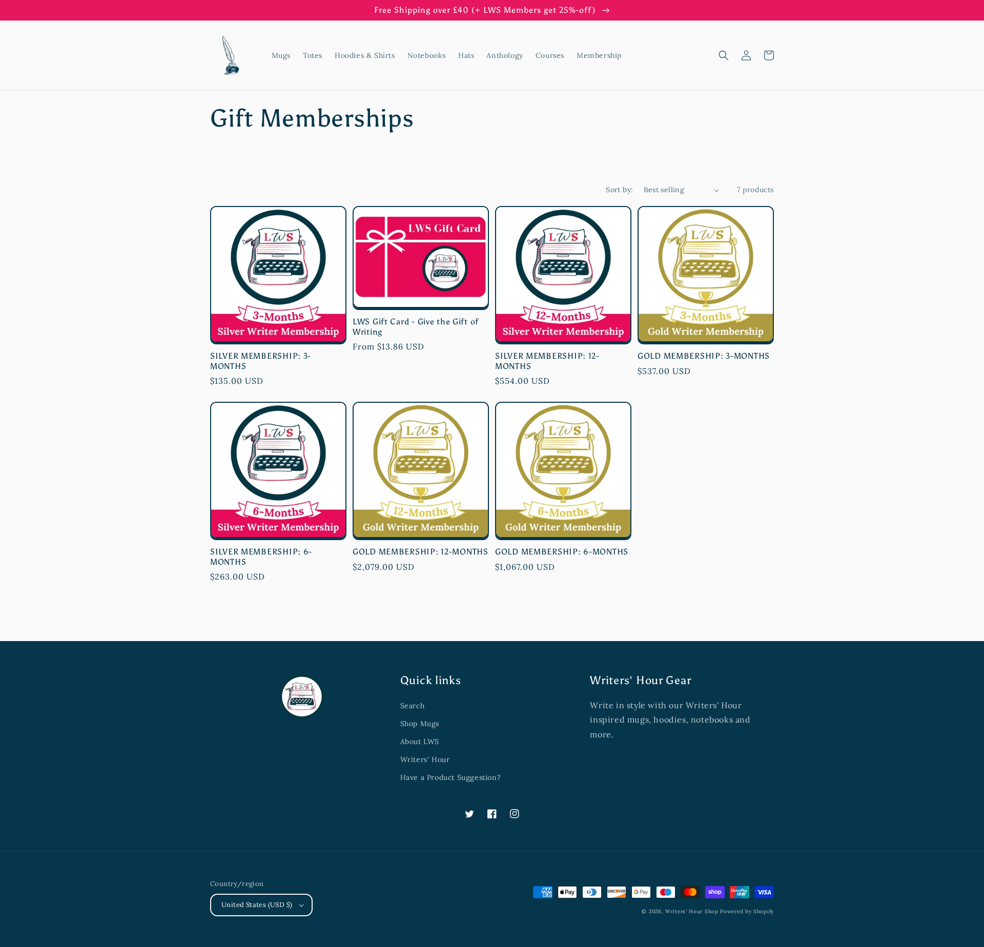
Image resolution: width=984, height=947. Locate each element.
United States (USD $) (256, 904)
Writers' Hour (425, 759)
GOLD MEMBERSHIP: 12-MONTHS (420, 552)
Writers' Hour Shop (692, 911)
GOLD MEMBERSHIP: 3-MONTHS (704, 356)
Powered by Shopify (747, 911)
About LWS (419, 741)
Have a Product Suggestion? (450, 777)
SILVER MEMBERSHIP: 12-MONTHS (547, 360)
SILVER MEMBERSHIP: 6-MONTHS (261, 556)
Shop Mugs (419, 723)
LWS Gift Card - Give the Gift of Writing (416, 326)
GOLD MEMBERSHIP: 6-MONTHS (561, 552)
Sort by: (619, 189)
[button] (723, 55)
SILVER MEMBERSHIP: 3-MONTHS (260, 360)
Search (412, 705)
